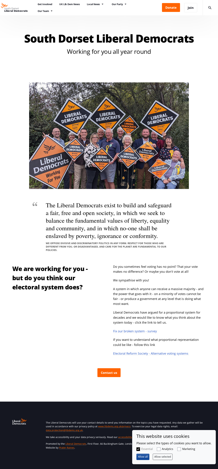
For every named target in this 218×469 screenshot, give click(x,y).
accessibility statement (131, 437)
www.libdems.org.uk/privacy (114, 426)
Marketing (188, 449)
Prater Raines (66, 447)
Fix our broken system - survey (135, 331)
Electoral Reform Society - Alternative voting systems (151, 353)
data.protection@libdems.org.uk (64, 430)
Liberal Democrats (75, 443)
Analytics (167, 449)
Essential (147, 449)
